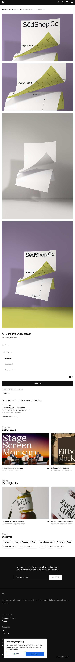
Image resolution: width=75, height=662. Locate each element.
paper (69, 542)
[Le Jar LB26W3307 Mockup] (26, 503)
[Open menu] (72, 2)
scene (50, 546)
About (4, 621)
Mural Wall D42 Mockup (61, 468)
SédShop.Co (15, 338)
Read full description (9, 417)
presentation (32, 546)
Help (3, 630)
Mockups (12, 10)
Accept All (35, 654)
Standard (8, 358)
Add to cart (37, 383)
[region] (25, 648)
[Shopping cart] (67, 2)
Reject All (15, 654)
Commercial (9, 364)
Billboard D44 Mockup (12, 468)
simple (59, 546)
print (42, 546)
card (16, 542)
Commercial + (10, 370)
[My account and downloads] (63, 2)
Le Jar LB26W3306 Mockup (63, 521)
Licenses (5, 633)
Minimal (60, 542)
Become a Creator (9, 618)
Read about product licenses (12, 389)
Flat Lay (25, 542)
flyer (34, 542)
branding (6, 542)
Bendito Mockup (11, 524)
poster (20, 546)
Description (8, 393)
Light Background (46, 542)
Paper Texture (8, 546)
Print (20, 10)
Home (4, 10)
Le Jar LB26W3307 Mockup (14, 521)
